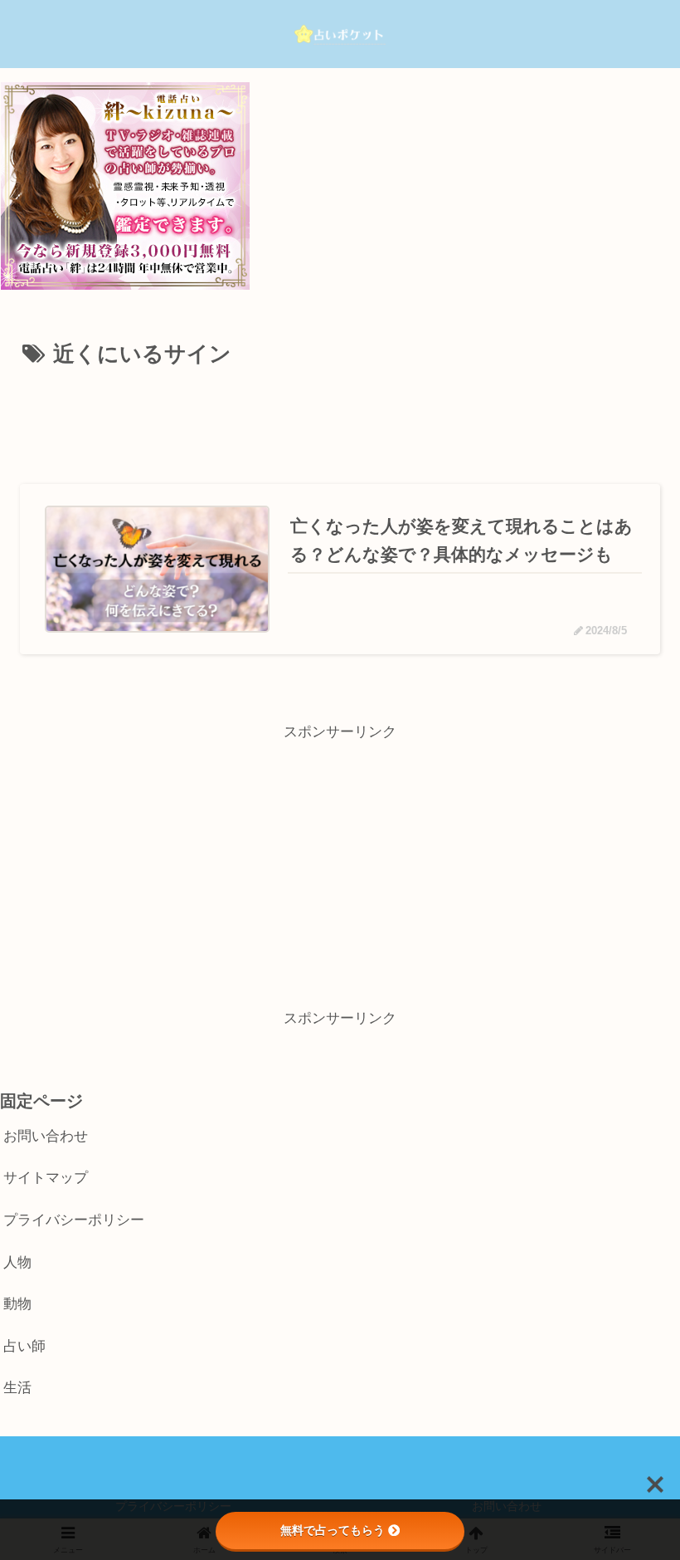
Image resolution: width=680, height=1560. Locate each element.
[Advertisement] (340, 420)
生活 (17, 1388)
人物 (17, 1262)
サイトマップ (45, 1178)
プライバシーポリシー (73, 1220)
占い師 (24, 1346)
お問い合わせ (45, 1136)
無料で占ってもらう (332, 1530)
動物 (17, 1304)
